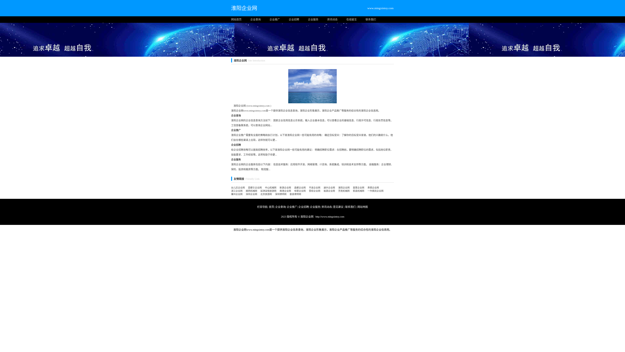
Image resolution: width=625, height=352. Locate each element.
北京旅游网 (266, 194)
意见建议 (338, 206)
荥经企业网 (314, 191)
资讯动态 (332, 19)
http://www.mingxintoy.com (329, 216)
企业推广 (275, 19)
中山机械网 (270, 187)
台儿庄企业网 (238, 187)
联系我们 (371, 19)
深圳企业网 (251, 194)
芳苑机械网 (344, 191)
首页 (271, 206)
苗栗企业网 (358, 187)
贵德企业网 (373, 187)
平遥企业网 (314, 187)
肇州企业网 (237, 194)
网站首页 (236, 19)
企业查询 (255, 19)
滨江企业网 (237, 191)
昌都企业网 (300, 187)
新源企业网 (285, 187)
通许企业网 (329, 187)
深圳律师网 (280, 194)
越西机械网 (251, 191)
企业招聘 (294, 19)
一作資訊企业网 (375, 191)
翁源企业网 (329, 191)
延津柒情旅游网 (268, 191)
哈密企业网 (300, 191)
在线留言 (351, 19)
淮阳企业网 (344, 187)
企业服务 (313, 19)
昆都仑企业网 (255, 187)
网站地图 (362, 206)
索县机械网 (358, 191)
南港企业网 (285, 191)
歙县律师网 (295, 194)
